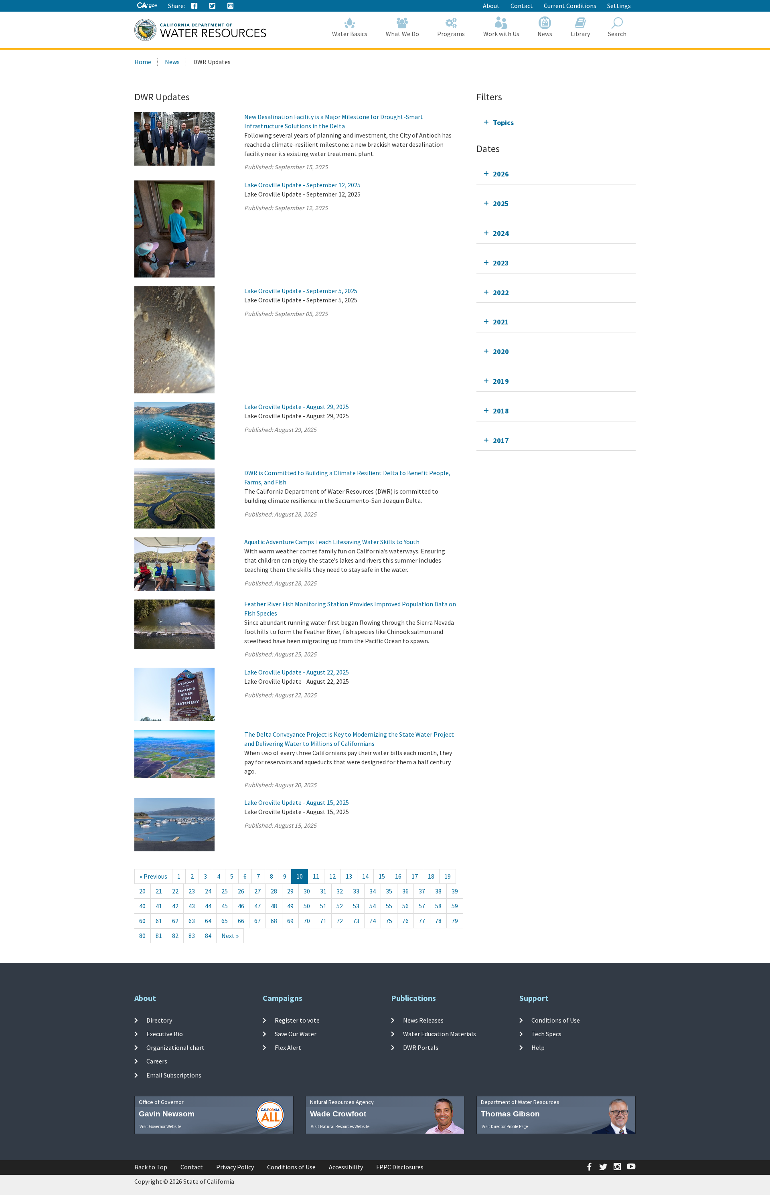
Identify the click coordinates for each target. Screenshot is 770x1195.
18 (431, 876)
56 (405, 906)
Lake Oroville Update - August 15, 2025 (296, 802)
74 (372, 921)
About (491, 6)
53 (356, 906)
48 (274, 906)
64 (208, 921)
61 (159, 921)
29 (290, 891)
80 (142, 936)
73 (356, 921)
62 (175, 921)
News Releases (423, 1020)
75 (389, 921)
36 (405, 891)
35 (389, 891)
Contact (522, 6)
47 (257, 906)
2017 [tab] (501, 440)
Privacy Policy (235, 1167)
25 (224, 891)
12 (332, 876)
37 (422, 891)
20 (142, 891)
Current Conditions (570, 6)
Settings (619, 6)
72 (339, 921)
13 (349, 876)
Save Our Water (295, 1034)
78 (438, 921)
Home (142, 62)
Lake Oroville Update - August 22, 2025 (296, 672)
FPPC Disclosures (400, 1167)
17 (414, 876)
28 (274, 891)
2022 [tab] (501, 292)
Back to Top (150, 1167)
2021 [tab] (501, 321)
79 (455, 921)
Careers (156, 1061)
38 (438, 891)
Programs (451, 34)
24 (208, 891)
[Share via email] (230, 6)
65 (224, 921)
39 (455, 891)
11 (316, 876)
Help (538, 1047)
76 (405, 921)
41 (159, 906)
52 (339, 906)
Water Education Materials (439, 1034)
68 (274, 921)
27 (257, 891)
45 (224, 906)
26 (241, 891)
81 (159, 936)
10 (299, 876)
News (544, 34)
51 (323, 906)
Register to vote (297, 1020)
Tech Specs (546, 1034)
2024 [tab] (501, 233)
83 (191, 936)
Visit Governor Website (160, 1126)
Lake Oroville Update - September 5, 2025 (300, 291)
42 (175, 906)
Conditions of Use (555, 1020)
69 (290, 921)
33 (356, 891)
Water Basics (349, 34)
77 (422, 921)
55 (389, 906)
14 (365, 876)
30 (307, 891)
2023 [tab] (501, 262)
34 (372, 891)
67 (257, 921)
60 (142, 921)
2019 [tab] (501, 381)
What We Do (402, 34)
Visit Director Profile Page (505, 1126)
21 (159, 891)
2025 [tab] (501, 203)
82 (175, 936)
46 (241, 906)
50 (307, 906)
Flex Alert (288, 1047)
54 (372, 906)
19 (447, 876)
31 (323, 891)
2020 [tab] (501, 351)
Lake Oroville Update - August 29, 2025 (296, 407)
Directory (159, 1020)
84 (208, 936)
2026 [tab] (501, 173)
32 (339, 891)
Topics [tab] (503, 122)
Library (580, 34)
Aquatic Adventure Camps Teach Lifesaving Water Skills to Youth (331, 542)
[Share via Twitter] (212, 6)
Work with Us (501, 34)
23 (191, 891)
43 (191, 906)
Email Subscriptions (173, 1075)
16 (398, 876)
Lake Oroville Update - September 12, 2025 (302, 185)
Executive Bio (164, 1034)
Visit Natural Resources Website (340, 1126)
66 (241, 921)
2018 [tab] (501, 410)
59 (455, 906)
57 (422, 906)
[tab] (556, 122)
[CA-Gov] (147, 6)
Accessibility (346, 1167)
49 (290, 906)
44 (208, 906)
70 (307, 921)
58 (438, 906)
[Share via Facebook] (194, 6)
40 (142, 906)
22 (175, 891)
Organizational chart (175, 1047)
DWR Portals (420, 1047)
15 (382, 876)
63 (191, 921)
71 (323, 921)
